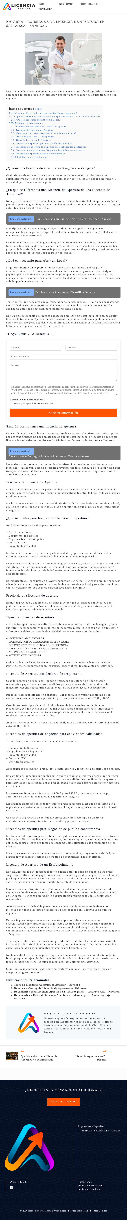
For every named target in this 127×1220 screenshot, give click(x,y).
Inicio (42, 4)
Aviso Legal (60, 1211)
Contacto (45, 9)
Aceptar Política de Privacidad (27, 399)
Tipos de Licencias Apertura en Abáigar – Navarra (47, 984)
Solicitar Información (63, 413)
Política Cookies (98, 1211)
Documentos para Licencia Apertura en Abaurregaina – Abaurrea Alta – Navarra (67, 991)
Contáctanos (85, 1182)
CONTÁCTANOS (63, 1101)
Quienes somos (63, 4)
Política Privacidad (78, 1211)
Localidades (89, 4)
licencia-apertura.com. (40, 1211)
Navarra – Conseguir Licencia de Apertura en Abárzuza (50, 988)
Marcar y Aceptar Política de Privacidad (33, 403)
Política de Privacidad (90, 1185)
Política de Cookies (89, 1189)
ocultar (39, 109)
